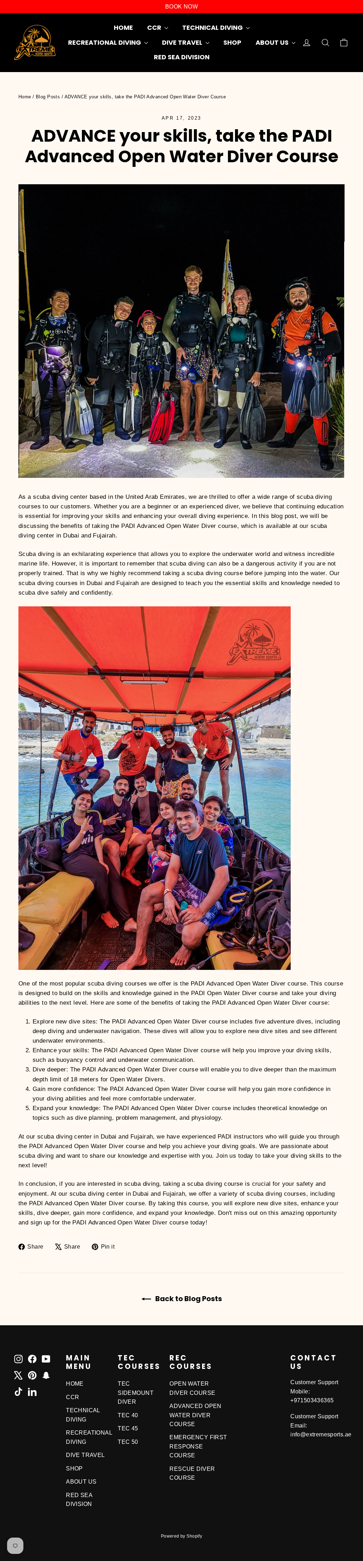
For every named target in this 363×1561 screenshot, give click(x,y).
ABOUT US (273, 42)
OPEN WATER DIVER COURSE (192, 1388)
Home (24, 96)
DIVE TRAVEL (183, 42)
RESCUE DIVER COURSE (192, 1473)
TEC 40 (128, 1415)
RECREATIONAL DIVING (105, 42)
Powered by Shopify (181, 1536)
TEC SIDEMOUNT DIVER (135, 1393)
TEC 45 (128, 1428)
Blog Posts (48, 96)
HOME (123, 27)
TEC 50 (128, 1442)
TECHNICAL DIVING (213, 27)
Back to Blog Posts (188, 1299)
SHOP (232, 42)
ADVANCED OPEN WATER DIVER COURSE (195, 1415)
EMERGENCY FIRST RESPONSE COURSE (198, 1446)
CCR (155, 27)
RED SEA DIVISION (182, 57)
